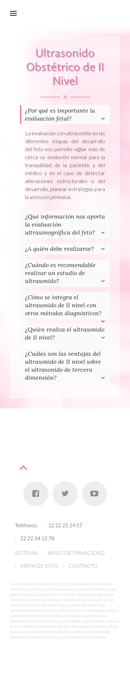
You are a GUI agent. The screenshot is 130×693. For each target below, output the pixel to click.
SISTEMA (26, 552)
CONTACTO (83, 565)
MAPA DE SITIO (39, 565)
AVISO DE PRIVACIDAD (76, 552)
